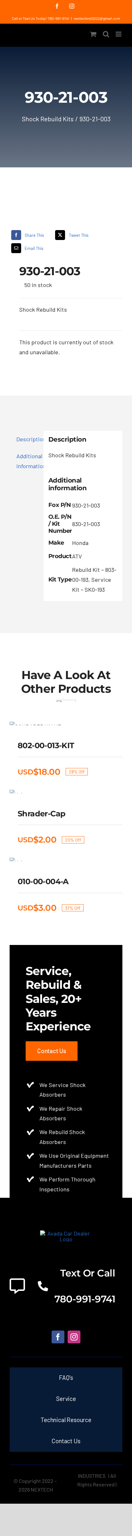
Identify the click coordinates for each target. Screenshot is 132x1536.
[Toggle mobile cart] (93, 34)
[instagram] (74, 1337)
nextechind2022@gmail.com (97, 18)
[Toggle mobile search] (106, 34)
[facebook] (58, 1337)
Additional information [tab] (27, 460)
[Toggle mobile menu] (119, 34)
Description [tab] (27, 439)
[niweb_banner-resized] (66, 1233)
